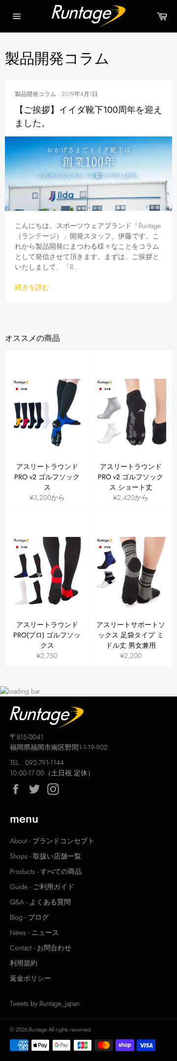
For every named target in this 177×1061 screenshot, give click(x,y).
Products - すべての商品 (46, 871)
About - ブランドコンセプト (52, 841)
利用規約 (23, 963)
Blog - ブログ (29, 917)
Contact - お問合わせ (40, 948)
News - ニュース (34, 932)
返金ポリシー (30, 978)
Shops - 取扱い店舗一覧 (45, 856)
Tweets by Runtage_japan (45, 1003)
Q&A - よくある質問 (40, 902)
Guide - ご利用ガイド (42, 887)
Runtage (38, 1029)
